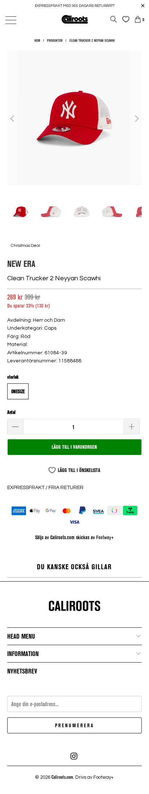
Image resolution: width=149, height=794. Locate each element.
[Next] (136, 118)
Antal (11, 412)
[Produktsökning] (113, 19)
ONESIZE (18, 391)
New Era (21, 263)
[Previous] (12, 118)
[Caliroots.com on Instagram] (74, 756)
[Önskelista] (124, 19)
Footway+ (105, 537)
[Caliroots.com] (74, 19)
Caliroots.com (62, 777)
